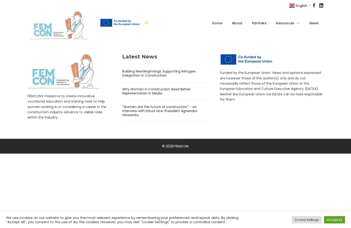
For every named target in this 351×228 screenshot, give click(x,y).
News (314, 23)
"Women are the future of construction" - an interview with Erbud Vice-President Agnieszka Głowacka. (159, 110)
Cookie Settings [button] (307, 220)
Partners (259, 23)
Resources (285, 23)
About (237, 23)
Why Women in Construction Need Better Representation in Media (156, 91)
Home (217, 23)
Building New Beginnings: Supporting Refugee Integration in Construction (159, 73)
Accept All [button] (334, 220)
